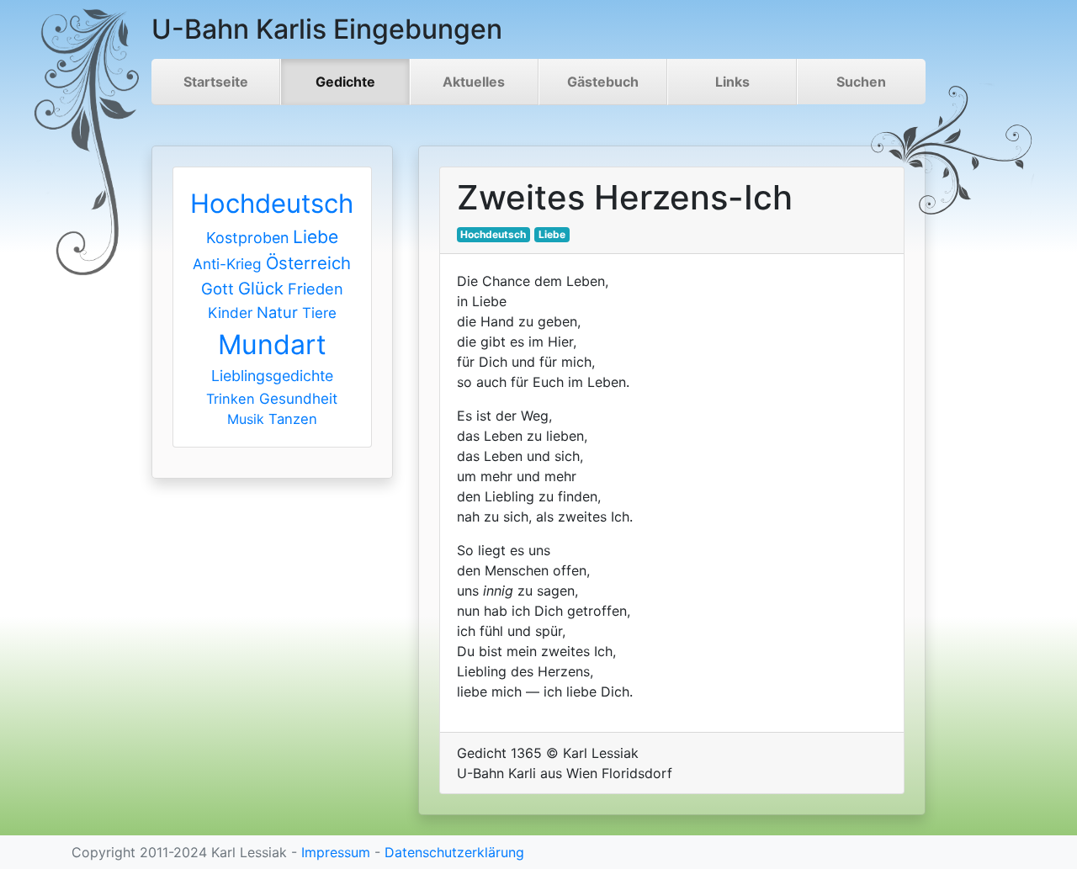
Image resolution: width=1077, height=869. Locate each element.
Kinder (230, 312)
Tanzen (292, 419)
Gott (217, 288)
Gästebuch (603, 81)
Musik (245, 419)
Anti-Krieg (227, 264)
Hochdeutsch (271, 203)
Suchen (861, 81)
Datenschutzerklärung (454, 852)
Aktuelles (474, 81)
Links (732, 81)
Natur (277, 312)
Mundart (272, 344)
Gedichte (345, 81)
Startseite (215, 81)
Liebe (315, 236)
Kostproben (247, 237)
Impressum (335, 852)
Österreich (308, 262)
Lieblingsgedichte (272, 375)
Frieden (315, 288)
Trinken (230, 398)
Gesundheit (298, 398)
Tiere (319, 313)
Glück (261, 288)
